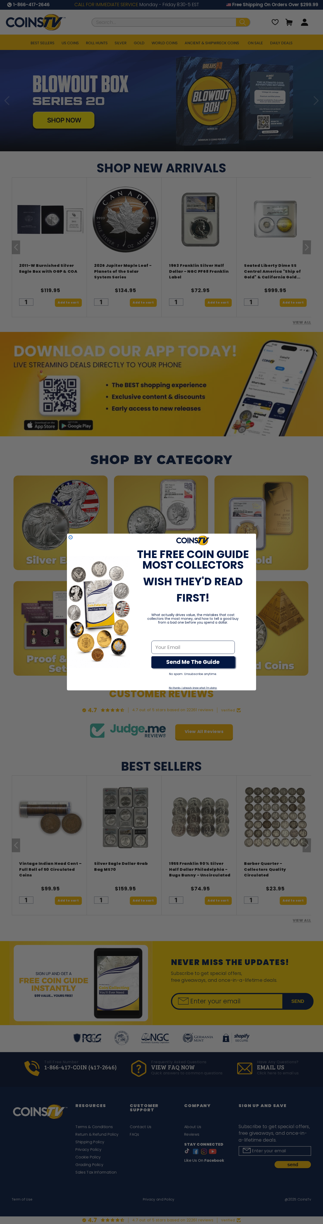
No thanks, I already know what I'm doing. (193, 688)
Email (158, 635)
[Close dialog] (70, 537)
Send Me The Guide (193, 662)
